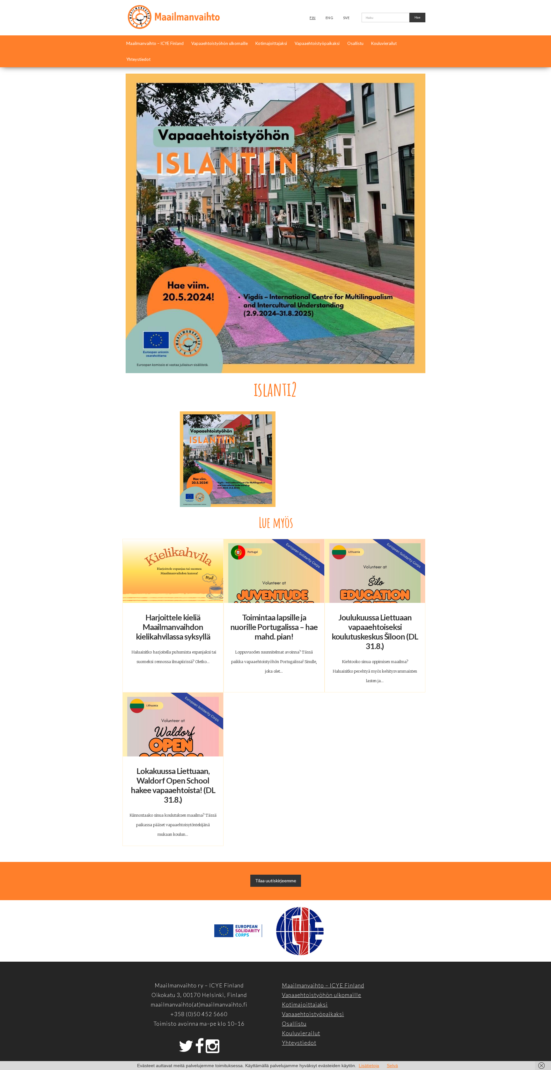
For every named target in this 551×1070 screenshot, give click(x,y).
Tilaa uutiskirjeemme (275, 880)
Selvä (392, 1065)
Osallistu (355, 43)
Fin (313, 18)
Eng (330, 18)
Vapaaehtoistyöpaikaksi (317, 43)
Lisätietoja (369, 1065)
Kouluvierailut (384, 43)
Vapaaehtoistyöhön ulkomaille (219, 43)
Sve (346, 18)
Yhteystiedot (138, 59)
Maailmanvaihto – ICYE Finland (155, 43)
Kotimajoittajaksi (271, 43)
